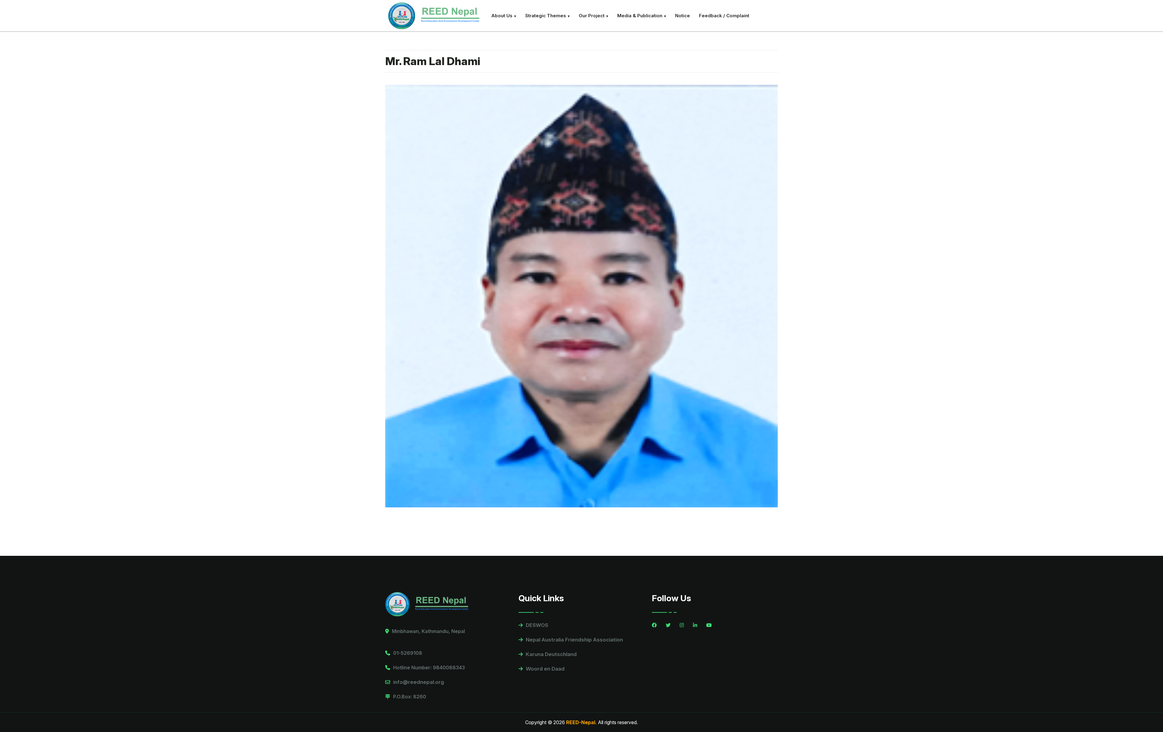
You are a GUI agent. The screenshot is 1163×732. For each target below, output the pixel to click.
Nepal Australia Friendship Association (574, 640)
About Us (501, 15)
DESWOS (537, 625)
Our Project (592, 15)
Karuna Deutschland (551, 654)
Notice (682, 15)
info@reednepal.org (418, 682)
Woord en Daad (545, 669)
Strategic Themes (545, 15)
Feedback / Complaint (724, 15)
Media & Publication (639, 15)
